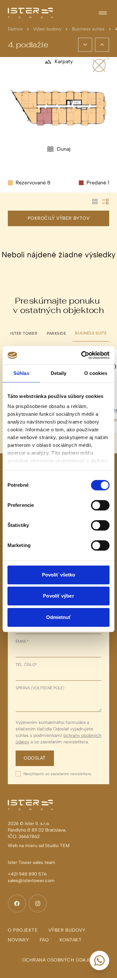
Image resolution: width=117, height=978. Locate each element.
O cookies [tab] (95, 373)
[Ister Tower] (30, 13)
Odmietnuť (58, 617)
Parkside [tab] (56, 333)
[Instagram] (38, 903)
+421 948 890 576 (27, 874)
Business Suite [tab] (91, 333)
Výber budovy (47, 29)
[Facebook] (17, 903)
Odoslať (35, 758)
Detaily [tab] (59, 373)
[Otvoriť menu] (102, 12)
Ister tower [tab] (23, 333)
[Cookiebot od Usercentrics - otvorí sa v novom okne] (83, 355)
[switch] (100, 505)
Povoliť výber (58, 596)
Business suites (88, 29)
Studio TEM (57, 845)
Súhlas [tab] (21, 373)
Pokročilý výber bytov (59, 218)
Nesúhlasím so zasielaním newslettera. (57, 774)
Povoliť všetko (58, 574)
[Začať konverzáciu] (99, 960)
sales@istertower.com (31, 880)
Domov (15, 29)
